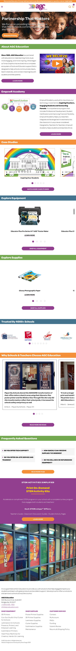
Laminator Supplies (33, 620)
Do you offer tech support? (16, 450)
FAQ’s (52, 620)
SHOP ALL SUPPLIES (38, 308)
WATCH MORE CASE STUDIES (38, 189)
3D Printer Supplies (33, 617)
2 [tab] (35, 183)
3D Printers (5, 614)
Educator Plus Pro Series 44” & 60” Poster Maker (29, 231)
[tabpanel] (30, 164)
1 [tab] (32, 183)
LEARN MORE (18, 81)
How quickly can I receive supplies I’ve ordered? (54, 451)
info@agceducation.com (9, 607)
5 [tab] (43, 183)
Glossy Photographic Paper (29, 290)
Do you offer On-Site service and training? (17, 458)
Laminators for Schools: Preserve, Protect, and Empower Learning (10, 625)
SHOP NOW (68, 1)
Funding (53, 623)
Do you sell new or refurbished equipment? (57, 461)
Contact (53, 614)
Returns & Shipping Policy (60, 629)
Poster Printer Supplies (34, 614)
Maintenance (31, 629)
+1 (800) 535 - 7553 (7, 604)
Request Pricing (10, 35)
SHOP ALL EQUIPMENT (38, 248)
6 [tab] (43, 343)
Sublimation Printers (9, 631)
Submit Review (55, 626)
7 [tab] (46, 343)
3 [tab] (38, 183)
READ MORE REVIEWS (38, 425)
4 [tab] (41, 183)
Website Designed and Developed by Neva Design (14, 642)
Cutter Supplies (32, 623)
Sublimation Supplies (34, 626)
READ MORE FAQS (38, 472)
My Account (54, 617)
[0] (72, 7)
